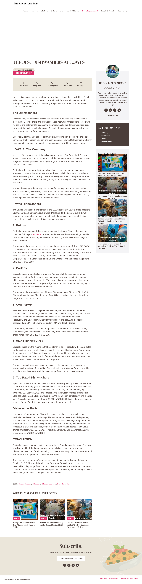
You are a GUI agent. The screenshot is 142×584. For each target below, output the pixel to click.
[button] (126, 49)
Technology (123, 11)
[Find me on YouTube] (119, 110)
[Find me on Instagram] (114, 110)
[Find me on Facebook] (106, 110)
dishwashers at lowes (48, 484)
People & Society (108, 11)
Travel (25, 11)
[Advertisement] (71, 30)
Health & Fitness (72, 11)
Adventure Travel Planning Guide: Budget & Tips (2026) (52, 523)
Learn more (113, 115)
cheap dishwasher (25, 484)
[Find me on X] (110, 110)
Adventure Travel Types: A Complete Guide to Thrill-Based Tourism (111, 246)
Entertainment (57, 11)
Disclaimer (103, 579)
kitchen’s (37, 234)
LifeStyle (44, 11)
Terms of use (124, 579)
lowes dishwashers (63, 484)
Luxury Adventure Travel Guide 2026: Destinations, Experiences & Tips (78, 524)
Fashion (34, 11)
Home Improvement (90, 11)
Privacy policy (113, 579)
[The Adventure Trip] (26, 3)
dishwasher (36, 484)
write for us (134, 579)
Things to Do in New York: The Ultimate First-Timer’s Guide (24, 524)
